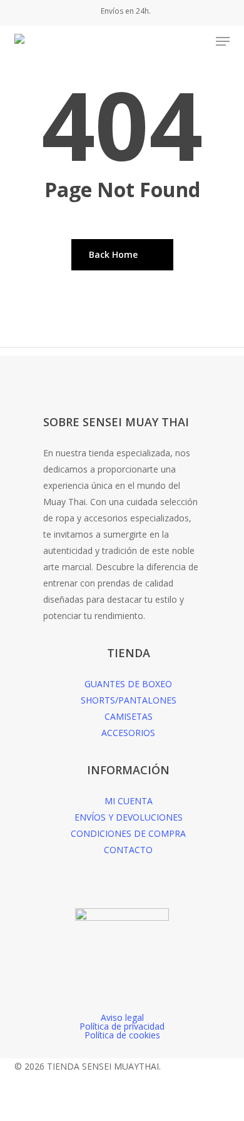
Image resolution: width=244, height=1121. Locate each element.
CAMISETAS (128, 716)
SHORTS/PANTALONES (128, 700)
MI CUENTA (128, 801)
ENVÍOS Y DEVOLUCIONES (128, 817)
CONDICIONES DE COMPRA (128, 833)
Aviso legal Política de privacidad (122, 1021)
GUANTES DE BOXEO (128, 684)
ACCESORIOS (128, 733)
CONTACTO (128, 850)
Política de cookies (122, 1035)
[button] (223, 41)
